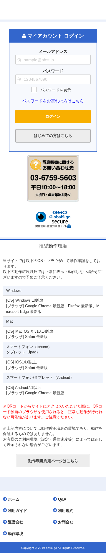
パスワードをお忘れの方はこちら (53, 100)
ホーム (13, 499)
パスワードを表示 (55, 90)
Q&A (61, 499)
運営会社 (15, 522)
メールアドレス (53, 51)
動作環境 (15, 533)
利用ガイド (17, 510)
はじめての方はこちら (53, 135)
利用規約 (65, 510)
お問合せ (65, 522)
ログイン (53, 116)
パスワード (53, 71)
